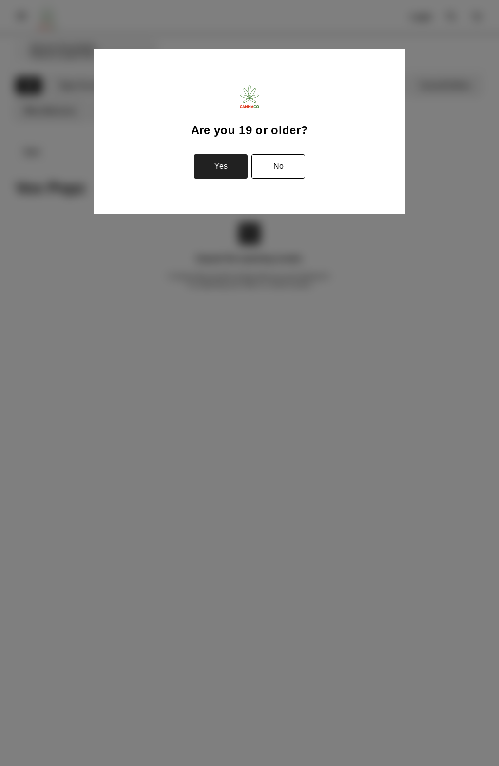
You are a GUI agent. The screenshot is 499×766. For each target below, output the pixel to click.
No (278, 166)
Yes (221, 166)
